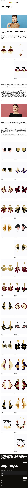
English (1, 485)
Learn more (25, 462)
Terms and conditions (3, 486)
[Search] (23, 1)
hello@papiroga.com (25, 480)
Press (1, 482)
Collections (2, 480)
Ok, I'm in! (2, 475)
